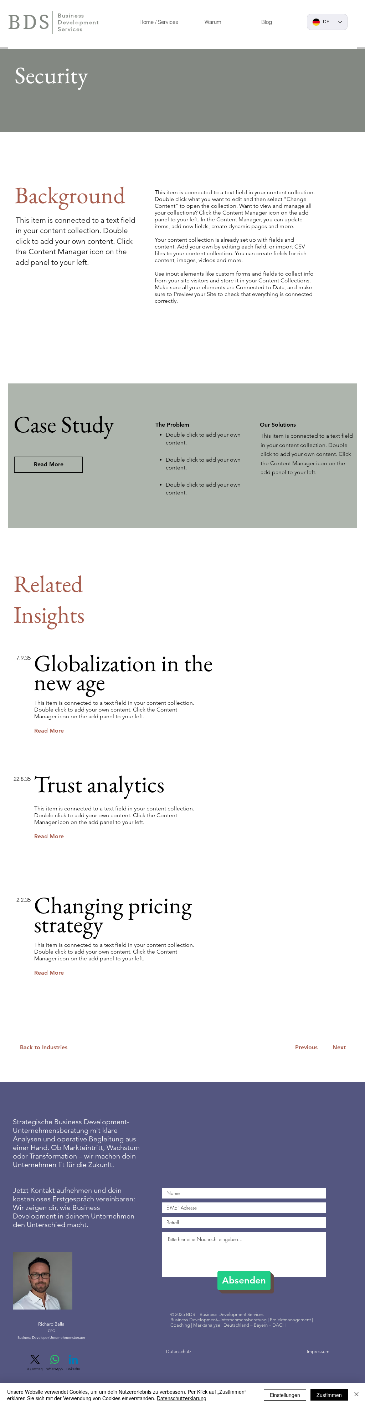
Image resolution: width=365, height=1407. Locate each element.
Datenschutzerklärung (181, 1398)
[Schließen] (356, 1394)
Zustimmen (329, 1394)
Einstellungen (285, 1394)
